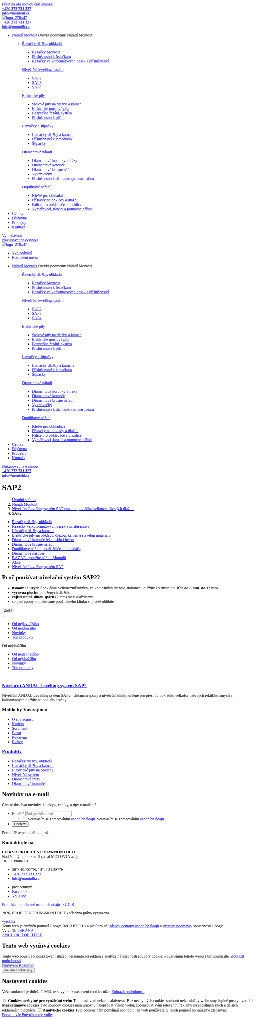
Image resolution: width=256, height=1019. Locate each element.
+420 (26, 874)
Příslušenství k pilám (48, 117)
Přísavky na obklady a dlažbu (55, 200)
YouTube (19, 896)
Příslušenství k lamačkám (52, 139)
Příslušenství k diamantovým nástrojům (63, 178)
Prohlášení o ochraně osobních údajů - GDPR (38, 904)
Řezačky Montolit (46, 52)
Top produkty (23, 637)
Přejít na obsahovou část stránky (27, 4)
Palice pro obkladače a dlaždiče (57, 204)
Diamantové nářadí (37, 152)
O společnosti (23, 719)
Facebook (20, 891)
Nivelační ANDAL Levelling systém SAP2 (44, 685)
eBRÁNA (26, 930)
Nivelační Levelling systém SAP (38, 567)
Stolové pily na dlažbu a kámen (57, 104)
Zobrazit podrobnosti (128, 992)
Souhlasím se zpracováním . (131, 819)
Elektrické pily (33, 95)
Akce (16, 562)
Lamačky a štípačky (38, 126)
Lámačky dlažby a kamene (33, 531)
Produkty (12, 751)
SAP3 (37, 82)
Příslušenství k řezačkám (51, 56)
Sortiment (19, 728)
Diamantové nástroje (28, 553)
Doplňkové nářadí (36, 187)
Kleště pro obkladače (48, 195)
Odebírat (20, 824)
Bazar (16, 733)
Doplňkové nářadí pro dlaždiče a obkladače (46, 549)
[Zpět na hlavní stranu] (14, 17)
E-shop (17, 742)
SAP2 (37, 78)
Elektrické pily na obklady (33, 770)
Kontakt (18, 227)
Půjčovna (19, 218)
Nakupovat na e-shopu (20, 240)
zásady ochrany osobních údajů (134, 926)
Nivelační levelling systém (43, 69)
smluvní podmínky (177, 926)
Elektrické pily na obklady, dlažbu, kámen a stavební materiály (61, 535)
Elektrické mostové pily (50, 108)
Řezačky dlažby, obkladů (42, 43)
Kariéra (18, 724)
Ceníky (18, 213)
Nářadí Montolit (24, 35)
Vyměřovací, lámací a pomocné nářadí (62, 209)
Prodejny (19, 222)
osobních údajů (83, 819)
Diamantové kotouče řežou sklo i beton (43, 540)
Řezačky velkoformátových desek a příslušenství (70, 61)
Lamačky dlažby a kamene (53, 134)
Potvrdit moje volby (37, 1015)
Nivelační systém (25, 774)
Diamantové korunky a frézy (54, 160)
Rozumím (26, 965)
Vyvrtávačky (42, 174)
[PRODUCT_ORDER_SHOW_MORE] (4, 616)
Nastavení (10, 965)
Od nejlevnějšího (25, 624)
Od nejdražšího (24, 628)
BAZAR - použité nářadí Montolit (39, 558)
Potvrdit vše (12, 1015)
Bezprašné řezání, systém (52, 113)
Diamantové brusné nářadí (53, 169)
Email (18, 813)
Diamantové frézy (26, 779)
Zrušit (8, 610)
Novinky (19, 633)
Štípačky (39, 143)
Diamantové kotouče (48, 165)
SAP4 (37, 87)
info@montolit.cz (26, 878)
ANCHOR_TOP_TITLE (22, 935)
